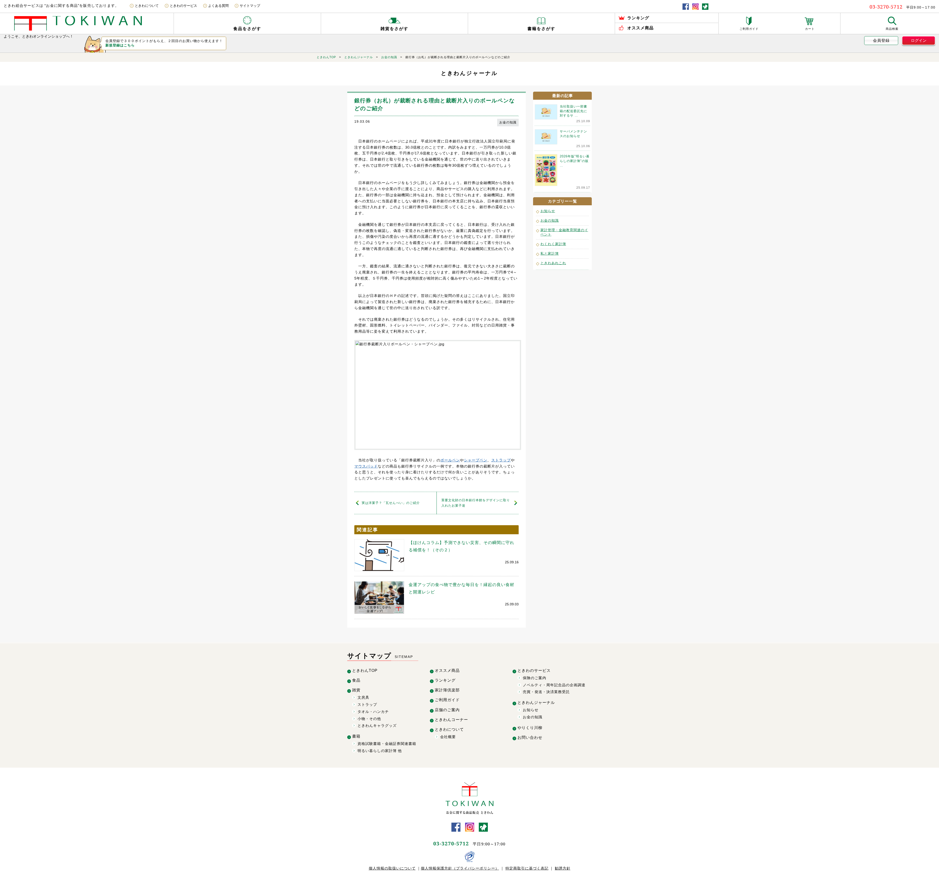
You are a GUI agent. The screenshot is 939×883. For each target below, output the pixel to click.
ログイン (919, 40)
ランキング (445, 680)
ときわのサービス (183, 6)
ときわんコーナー (451, 720)
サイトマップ (250, 6)
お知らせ (547, 211)
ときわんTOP (326, 57)
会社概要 (448, 737)
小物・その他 (369, 719)
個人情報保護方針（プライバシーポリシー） (460, 868)
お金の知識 (389, 57)
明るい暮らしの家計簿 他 (380, 751)
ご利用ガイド (447, 700)
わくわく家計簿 (553, 244)
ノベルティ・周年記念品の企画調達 (554, 685)
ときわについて (147, 6)
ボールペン (450, 460)
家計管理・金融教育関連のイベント (564, 232)
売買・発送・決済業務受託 (546, 692)
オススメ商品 (447, 670)
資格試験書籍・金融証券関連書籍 (387, 743)
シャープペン (475, 460)
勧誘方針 (562, 868)
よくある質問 (218, 6)
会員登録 (881, 40)
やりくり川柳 (529, 728)
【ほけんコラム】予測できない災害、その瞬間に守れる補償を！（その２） (461, 546)
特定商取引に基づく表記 (526, 868)
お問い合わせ (529, 737)
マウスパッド (366, 466)
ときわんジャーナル (358, 57)
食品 (356, 680)
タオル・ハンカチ (373, 711)
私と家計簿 (549, 253)
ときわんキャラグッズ (377, 725)
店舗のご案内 (447, 710)
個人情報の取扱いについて (392, 868)
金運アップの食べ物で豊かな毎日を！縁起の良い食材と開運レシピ (461, 588)
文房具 (363, 697)
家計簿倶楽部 (447, 690)
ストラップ (501, 460)
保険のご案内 (534, 678)
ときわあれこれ (553, 263)
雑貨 (356, 690)
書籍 (356, 736)
